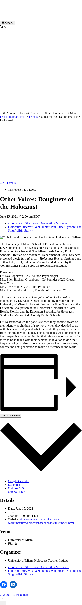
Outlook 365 (16, 488)
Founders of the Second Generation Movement (38, 223)
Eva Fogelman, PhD (17, 12)
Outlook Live (16, 491)
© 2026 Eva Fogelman (14, 594)
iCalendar (14, 484)
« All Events (8, 183)
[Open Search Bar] (3, 27)
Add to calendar (11, 415)
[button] (1, 598)
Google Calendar (18, 481)
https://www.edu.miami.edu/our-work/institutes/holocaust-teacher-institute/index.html (41, 521)
